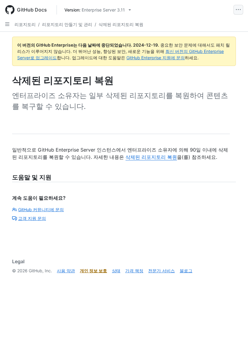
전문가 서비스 (161, 270)
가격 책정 (134, 270)
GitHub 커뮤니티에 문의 (41, 209)
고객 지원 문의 (32, 218)
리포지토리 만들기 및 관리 (67, 24)
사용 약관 (66, 270)
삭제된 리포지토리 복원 (121, 24)
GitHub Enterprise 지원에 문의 (155, 57)
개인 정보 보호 (93, 270)
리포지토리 (25, 24)
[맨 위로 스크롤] (235, 344)
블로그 (186, 270)
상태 (116, 270)
